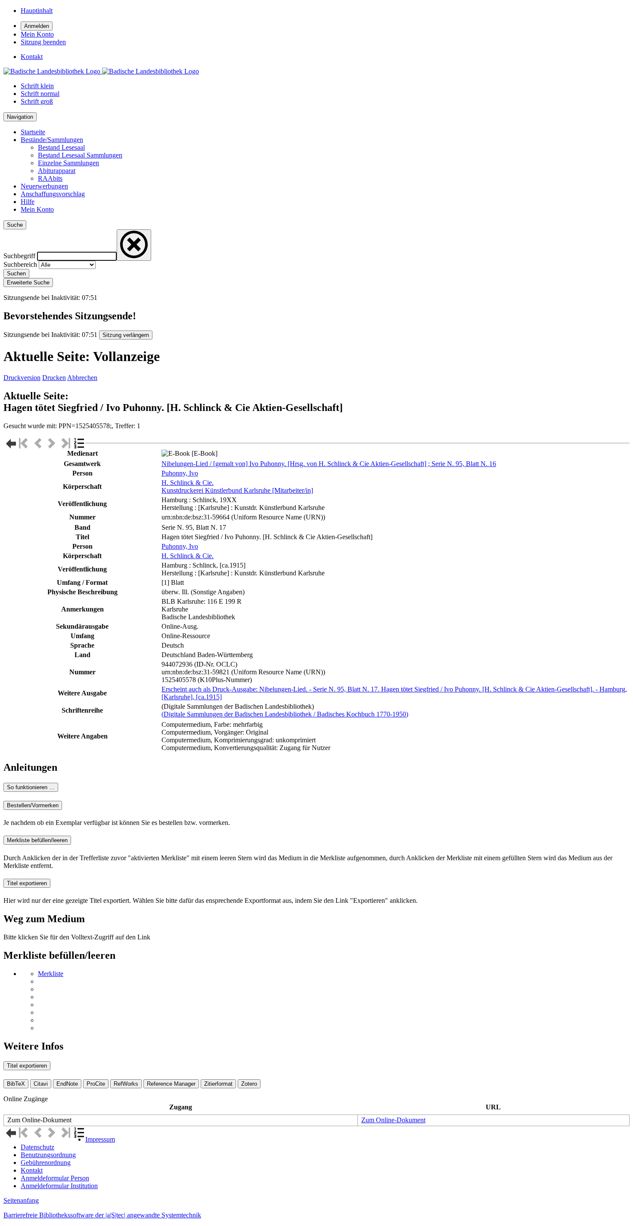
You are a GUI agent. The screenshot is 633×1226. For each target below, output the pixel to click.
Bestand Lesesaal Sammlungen (80, 155)
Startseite (33, 132)
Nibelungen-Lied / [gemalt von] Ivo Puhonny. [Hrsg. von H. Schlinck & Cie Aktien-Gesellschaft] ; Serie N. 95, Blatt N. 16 (328, 463)
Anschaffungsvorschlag (53, 194)
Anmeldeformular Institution (59, 1185)
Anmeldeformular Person (55, 1178)
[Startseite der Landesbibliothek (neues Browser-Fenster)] (101, 71)
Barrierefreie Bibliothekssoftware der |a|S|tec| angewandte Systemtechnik (102, 1215)
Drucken (54, 377)
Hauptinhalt (37, 10)
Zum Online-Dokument (393, 1120)
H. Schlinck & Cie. (187, 482)
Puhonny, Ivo (179, 473)
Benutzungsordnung (48, 1154)
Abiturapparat (56, 170)
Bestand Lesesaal (61, 147)
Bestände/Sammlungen (52, 139)
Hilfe (27, 201)
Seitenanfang (21, 1200)
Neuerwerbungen (44, 186)
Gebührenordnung (46, 1162)
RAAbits (50, 178)
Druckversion (21, 377)
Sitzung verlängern (125, 335)
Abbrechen (82, 377)
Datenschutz (37, 1147)
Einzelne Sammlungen (68, 163)
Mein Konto (37, 209)
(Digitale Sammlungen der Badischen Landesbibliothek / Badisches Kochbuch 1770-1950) (284, 714)
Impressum (100, 1139)
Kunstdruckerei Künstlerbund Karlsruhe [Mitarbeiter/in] (237, 490)
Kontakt (32, 1170)
